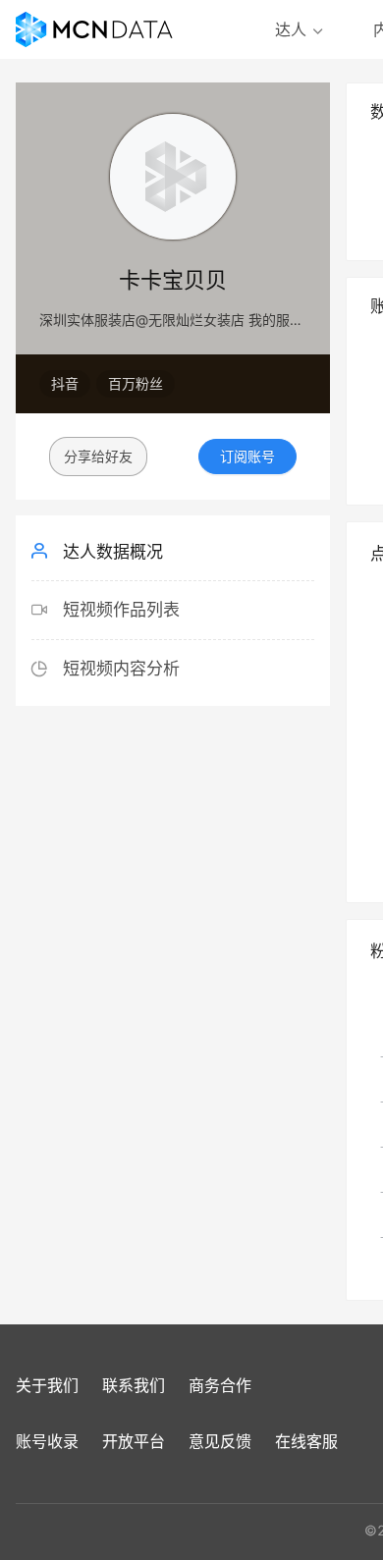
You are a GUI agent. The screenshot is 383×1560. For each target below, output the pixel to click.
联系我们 (133, 1385)
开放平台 (133, 1441)
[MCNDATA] (94, 29)
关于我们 (47, 1385)
